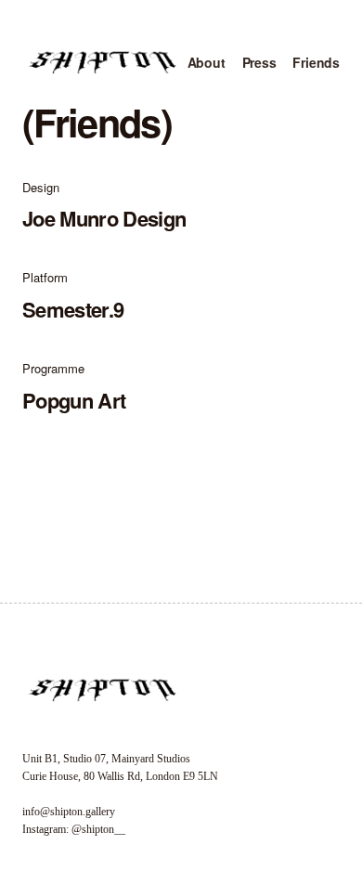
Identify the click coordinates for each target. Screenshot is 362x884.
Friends (316, 62)
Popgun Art (73, 400)
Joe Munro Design (104, 218)
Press (259, 62)
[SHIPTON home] (102, 62)
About (206, 62)
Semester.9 (72, 309)
